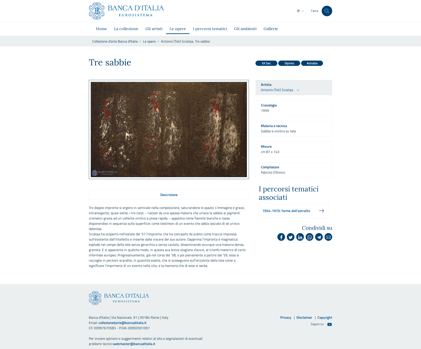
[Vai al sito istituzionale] (126, 11)
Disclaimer (304, 317)
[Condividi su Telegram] (319, 237)
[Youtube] (329, 324)
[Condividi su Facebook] (281, 237)
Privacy (285, 317)
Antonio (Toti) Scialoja (277, 89)
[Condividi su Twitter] (290, 237)
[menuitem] (101, 29)
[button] (301, 11)
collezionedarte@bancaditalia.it (122, 322)
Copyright (325, 317)
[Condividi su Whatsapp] (309, 237)
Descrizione (169, 194)
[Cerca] (327, 11)
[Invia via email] (328, 237)
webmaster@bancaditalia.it (134, 343)
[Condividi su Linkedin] (300, 237)
